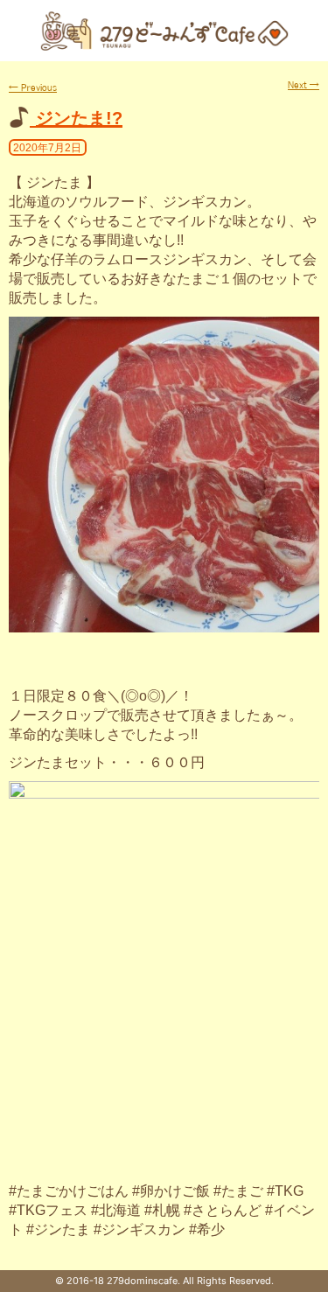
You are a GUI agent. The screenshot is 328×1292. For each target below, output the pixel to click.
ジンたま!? (79, 118)
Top (312, 1276)
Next (303, 84)
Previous (33, 87)
